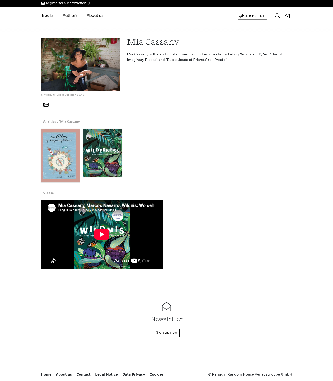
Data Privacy (133, 374)
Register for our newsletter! (66, 3)
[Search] (277, 16)
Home (46, 374)
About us (95, 16)
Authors (70, 16)
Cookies (157, 374)
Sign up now (166, 333)
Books (48, 16)
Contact (83, 374)
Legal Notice (106, 374)
